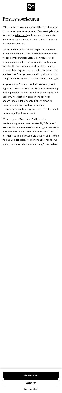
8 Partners (21, 35)
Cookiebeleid (18, 140)
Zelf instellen (31, 389)
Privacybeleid (49, 144)
